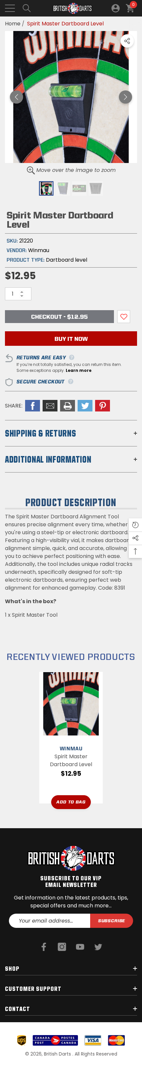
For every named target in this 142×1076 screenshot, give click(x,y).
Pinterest (102, 405)
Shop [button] (12, 968)
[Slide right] (125, 97)
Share (127, 41)
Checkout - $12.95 (59, 316)
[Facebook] (44, 947)
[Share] (127, 41)
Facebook (32, 405)
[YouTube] (80, 947)
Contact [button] (17, 1008)
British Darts (58, 1054)
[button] (27, 8)
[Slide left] (16, 97)
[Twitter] (98, 947)
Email (50, 405)
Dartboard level (66, 260)
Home (12, 23)
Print (67, 405)
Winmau (38, 250)
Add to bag (70, 801)
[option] (71, 97)
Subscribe (111, 920)
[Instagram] (62, 947)
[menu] (10, 8)
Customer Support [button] (33, 988)
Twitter (85, 405)
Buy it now (71, 339)
